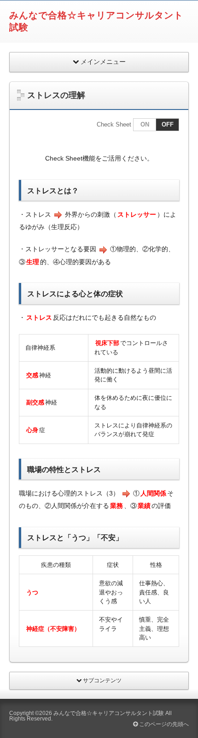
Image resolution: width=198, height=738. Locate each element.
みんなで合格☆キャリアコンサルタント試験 (108, 713)
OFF (168, 124)
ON (144, 124)
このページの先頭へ (163, 724)
